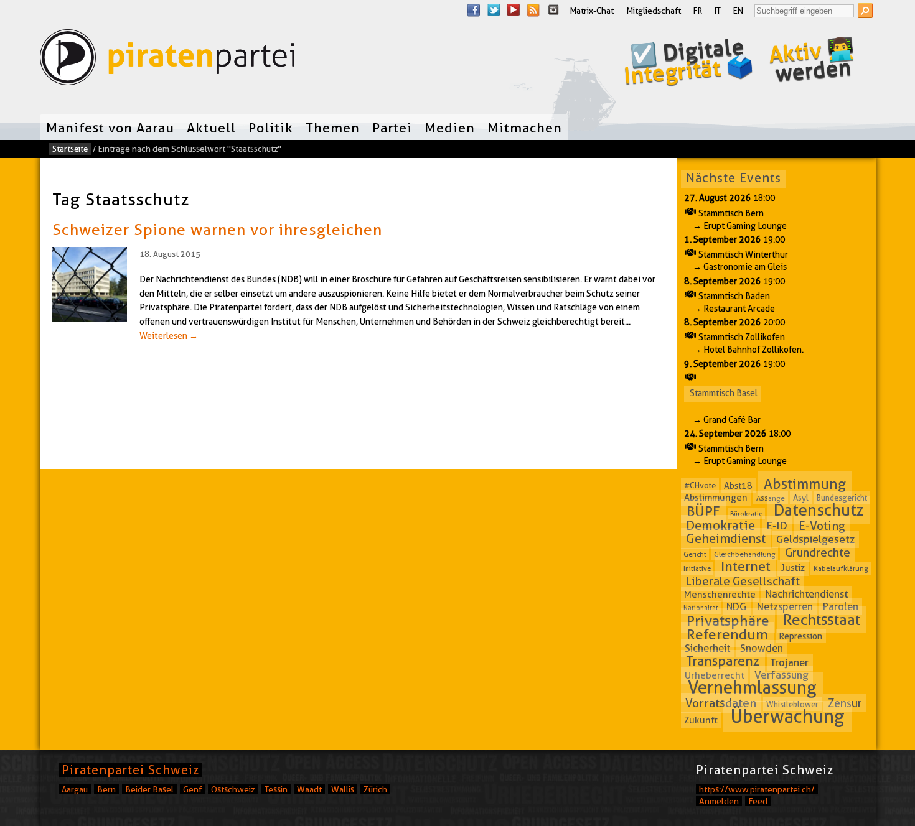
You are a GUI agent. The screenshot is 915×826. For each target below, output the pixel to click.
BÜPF (703, 510)
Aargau (75, 789)
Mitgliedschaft (653, 11)
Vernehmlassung (752, 687)
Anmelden (719, 801)
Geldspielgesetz (815, 539)
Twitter (494, 10)
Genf (192, 789)
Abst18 (738, 486)
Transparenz (722, 661)
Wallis (342, 789)
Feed (757, 801)
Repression (800, 636)
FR (697, 11)
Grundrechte (817, 552)
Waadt (309, 789)
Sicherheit (707, 648)
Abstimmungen (716, 497)
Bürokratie (746, 513)
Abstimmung (805, 484)
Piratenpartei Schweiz (130, 770)
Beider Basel (149, 789)
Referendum (727, 634)
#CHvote (700, 486)
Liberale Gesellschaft (742, 580)
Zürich (375, 789)
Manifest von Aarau (110, 127)
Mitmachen (524, 127)
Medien (450, 127)
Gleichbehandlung (745, 554)
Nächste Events (733, 177)
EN (738, 11)
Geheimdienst (726, 538)
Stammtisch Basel (724, 393)
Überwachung (788, 716)
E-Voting (822, 526)
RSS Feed (533, 10)
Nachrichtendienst (807, 594)
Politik (270, 127)
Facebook (474, 10)
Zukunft (701, 719)
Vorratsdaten (720, 703)
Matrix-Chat (592, 11)
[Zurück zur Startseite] (167, 60)
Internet (746, 566)
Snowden (761, 648)
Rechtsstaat (821, 620)
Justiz (793, 567)
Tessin (276, 789)
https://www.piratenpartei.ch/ (757, 789)
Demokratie (720, 525)
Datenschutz (819, 509)
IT (718, 11)
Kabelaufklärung (841, 568)
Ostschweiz (233, 789)
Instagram (553, 10)
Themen (333, 127)
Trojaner (790, 663)
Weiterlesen (168, 336)
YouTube (513, 10)
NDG (736, 607)
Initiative (697, 568)
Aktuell (211, 127)
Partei (392, 127)
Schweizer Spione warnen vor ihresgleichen (217, 229)
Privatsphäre (728, 620)
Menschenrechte (720, 594)
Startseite (70, 149)
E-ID (776, 525)
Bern (106, 789)
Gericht (694, 554)
